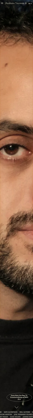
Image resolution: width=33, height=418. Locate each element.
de (29, 3)
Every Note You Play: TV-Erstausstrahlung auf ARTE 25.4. (19, 397)
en (31, 3)
